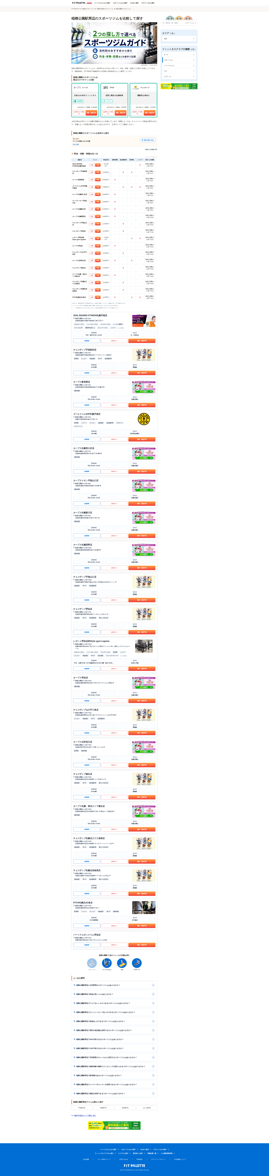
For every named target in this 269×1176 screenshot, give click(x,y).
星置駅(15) (125, 1108)
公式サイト (114, 341)
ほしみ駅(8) (147, 1108)
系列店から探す (138, 1153)
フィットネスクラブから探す (104, 1153)
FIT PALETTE (75, 9)
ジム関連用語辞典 (167, 1153)
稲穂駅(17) (103, 1108)
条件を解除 (76, 144)
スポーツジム (168, 60)
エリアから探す (123, 1153)
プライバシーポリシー (158, 1159)
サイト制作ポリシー (104, 1159)
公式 (92, 165)
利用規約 (139, 1159)
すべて (166, 54)
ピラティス (167, 76)
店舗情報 (86, 341)
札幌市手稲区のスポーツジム (105, 9)
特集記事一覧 (152, 1153)
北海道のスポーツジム (88, 9)
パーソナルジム (169, 65)
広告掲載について (180, 1159)
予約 (98, 165)
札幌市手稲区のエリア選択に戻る (85, 1115)
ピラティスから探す (148, 3)
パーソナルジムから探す (102, 3)
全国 (165, 38)
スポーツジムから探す (120, 3)
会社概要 (86, 1159)
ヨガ (165, 71)
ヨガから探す (134, 3)
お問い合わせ (123, 1159)
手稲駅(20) (81, 1108)
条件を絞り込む (149, 140)
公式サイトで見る (79, 113)
